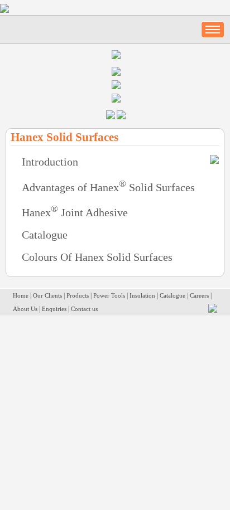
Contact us (84, 308)
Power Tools (109, 295)
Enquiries (54, 308)
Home (20, 295)
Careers (199, 295)
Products (77, 295)
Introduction (50, 162)
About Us (25, 308)
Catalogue (45, 235)
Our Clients (47, 295)
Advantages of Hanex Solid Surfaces (108, 187)
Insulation (142, 295)
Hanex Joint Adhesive (75, 212)
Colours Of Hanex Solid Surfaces (97, 257)
